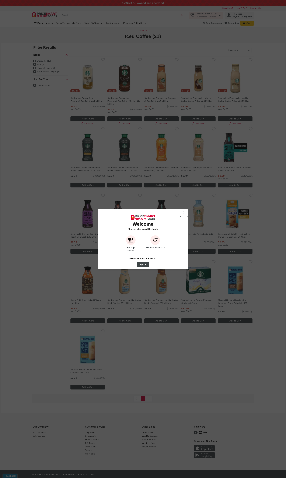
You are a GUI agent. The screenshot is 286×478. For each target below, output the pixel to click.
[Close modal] (184, 212)
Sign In (143, 264)
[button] (131, 243)
